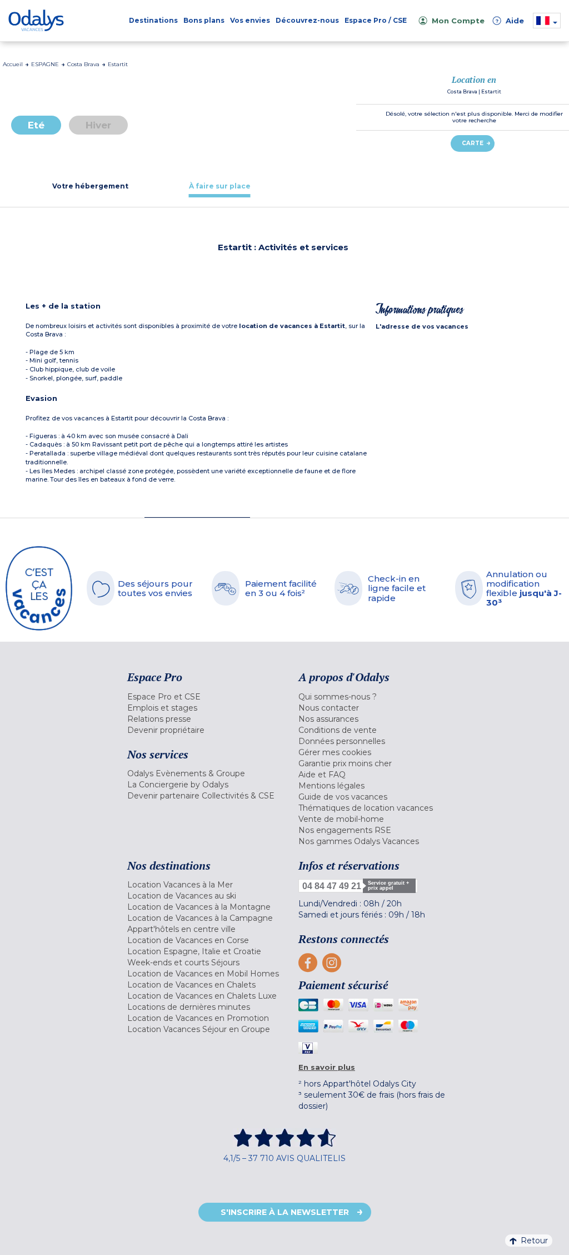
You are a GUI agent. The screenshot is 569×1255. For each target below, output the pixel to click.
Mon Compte (458, 20)
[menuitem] (204, 696)
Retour (534, 1241)
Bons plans (203, 20)
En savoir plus (326, 1067)
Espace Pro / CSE (376, 20)
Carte (472, 143)
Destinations (153, 20)
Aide (509, 20)
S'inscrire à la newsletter (285, 1212)
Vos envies (250, 20)
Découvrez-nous (307, 20)
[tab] (90, 186)
